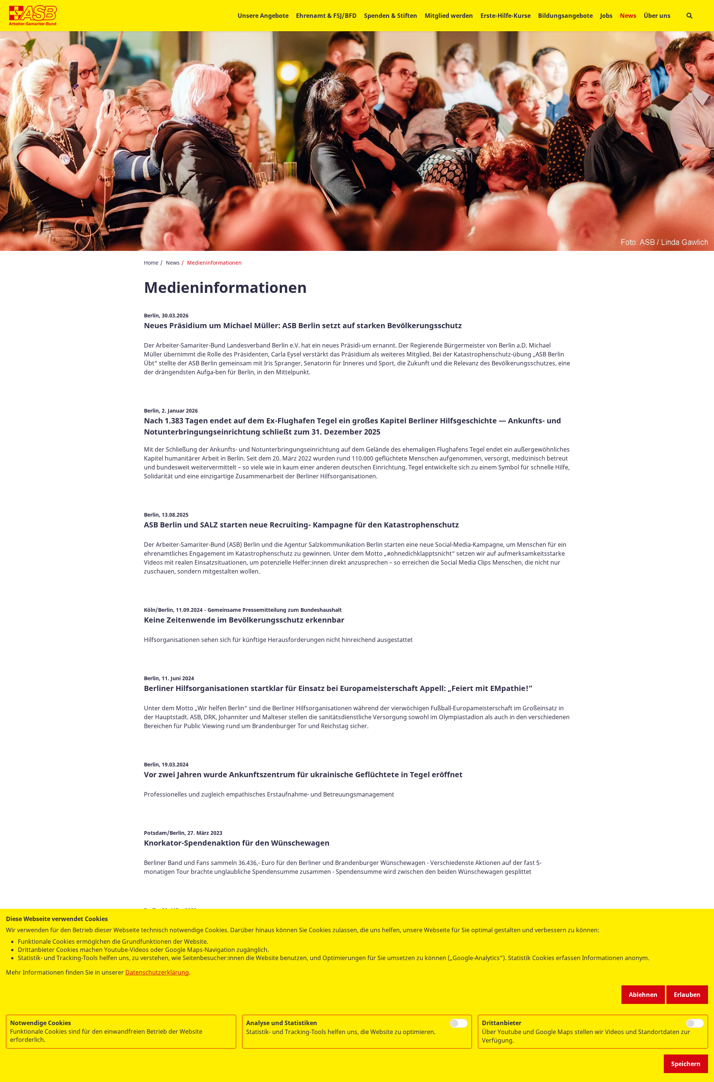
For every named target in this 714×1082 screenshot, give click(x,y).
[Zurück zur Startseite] (33, 15)
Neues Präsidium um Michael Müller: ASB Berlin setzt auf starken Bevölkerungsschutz (303, 325)
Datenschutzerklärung (157, 972)
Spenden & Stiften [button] (390, 16)
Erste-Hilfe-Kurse (505, 16)
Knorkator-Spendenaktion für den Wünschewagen (236, 843)
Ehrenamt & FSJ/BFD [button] (326, 16)
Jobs (606, 16)
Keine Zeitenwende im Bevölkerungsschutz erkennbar (244, 620)
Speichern (686, 1064)
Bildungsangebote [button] (565, 16)
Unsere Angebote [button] (263, 16)
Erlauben (687, 995)
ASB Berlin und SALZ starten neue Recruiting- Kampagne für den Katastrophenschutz (301, 525)
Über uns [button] (657, 16)
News (173, 262)
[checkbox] (459, 1023)
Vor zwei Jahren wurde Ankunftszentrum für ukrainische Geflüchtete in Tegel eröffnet (303, 774)
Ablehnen (643, 995)
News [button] (628, 16)
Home (151, 262)
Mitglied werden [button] (449, 16)
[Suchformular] (689, 15)
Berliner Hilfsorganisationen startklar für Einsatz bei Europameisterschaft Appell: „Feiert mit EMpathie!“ (338, 688)
